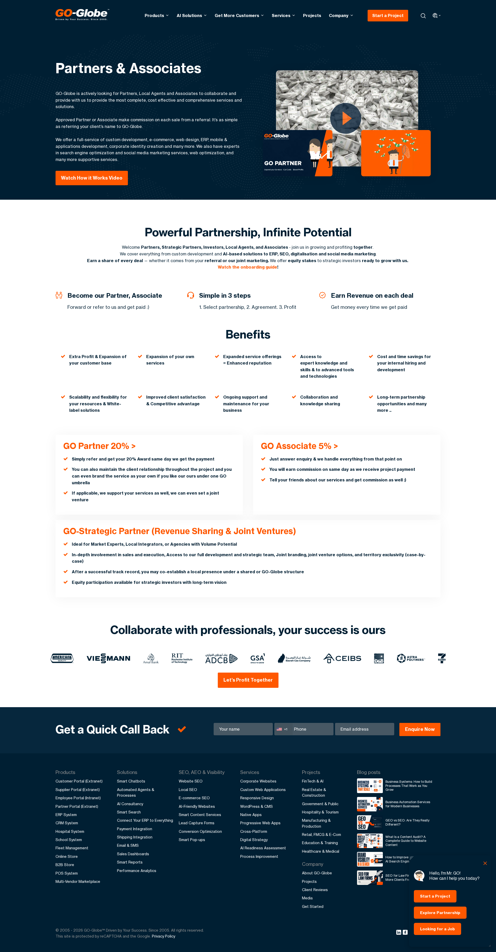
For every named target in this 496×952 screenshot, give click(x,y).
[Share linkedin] (399, 933)
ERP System (66, 814)
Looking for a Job (437, 928)
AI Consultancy (130, 804)
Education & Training (320, 843)
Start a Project (388, 15)
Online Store (67, 856)
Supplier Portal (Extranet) (78, 789)
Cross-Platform (253, 831)
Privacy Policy (163, 936)
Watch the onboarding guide (247, 267)
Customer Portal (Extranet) (79, 781)
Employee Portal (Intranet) (78, 798)
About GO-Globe (317, 873)
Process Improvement (259, 856)
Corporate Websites (258, 781)
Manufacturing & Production (316, 823)
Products (154, 15)
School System (69, 839)
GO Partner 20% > (99, 446)
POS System (67, 873)
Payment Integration (134, 829)
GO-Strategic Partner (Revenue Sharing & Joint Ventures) (179, 531)
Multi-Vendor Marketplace (78, 881)
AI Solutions (189, 15)
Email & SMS (128, 845)
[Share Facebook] (406, 933)
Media (307, 898)
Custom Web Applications (263, 789)
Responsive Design (257, 798)
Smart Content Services (200, 814)
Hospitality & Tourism (320, 812)
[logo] (82, 15)
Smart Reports (130, 862)
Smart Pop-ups (192, 839)
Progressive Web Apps (260, 823)
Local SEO (188, 789)
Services (281, 15)
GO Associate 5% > (299, 446)
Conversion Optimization (200, 831)
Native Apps (251, 814)
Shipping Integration (134, 837)
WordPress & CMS (256, 806)
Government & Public (320, 804)
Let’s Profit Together (248, 680)
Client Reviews (315, 890)
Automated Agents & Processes (135, 792)
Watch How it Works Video (91, 178)
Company (338, 15)
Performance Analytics (136, 870)
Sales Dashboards (133, 854)
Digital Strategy (254, 839)
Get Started (312, 906)
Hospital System (70, 831)
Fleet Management (72, 848)
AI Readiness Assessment (263, 848)
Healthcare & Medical (320, 851)
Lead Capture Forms (196, 823)
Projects (312, 15)
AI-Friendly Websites (197, 806)
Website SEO (191, 781)
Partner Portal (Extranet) (77, 806)
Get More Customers (237, 15)
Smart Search (129, 812)
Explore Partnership (440, 912)
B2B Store (65, 864)
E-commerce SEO (194, 798)
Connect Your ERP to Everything (145, 820)
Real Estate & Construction (314, 792)
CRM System (67, 823)
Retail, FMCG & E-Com (321, 834)
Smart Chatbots (131, 781)
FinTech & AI (312, 781)
